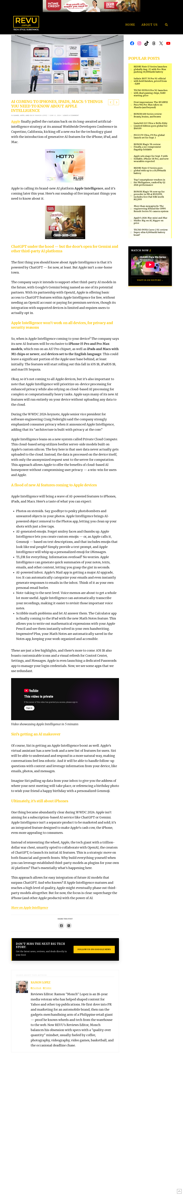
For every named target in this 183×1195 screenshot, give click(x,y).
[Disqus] (65, 1085)
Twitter (47, 988)
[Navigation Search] (166, 17)
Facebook (36, 988)
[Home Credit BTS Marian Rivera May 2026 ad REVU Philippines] (65, 222)
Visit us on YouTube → (150, 280)
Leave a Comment (71, 115)
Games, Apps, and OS (22, 115)
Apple (15, 121)
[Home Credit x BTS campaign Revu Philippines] (91, 5)
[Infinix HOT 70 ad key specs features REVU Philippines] (65, 165)
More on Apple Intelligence (29, 908)
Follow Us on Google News (94, 949)
